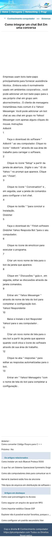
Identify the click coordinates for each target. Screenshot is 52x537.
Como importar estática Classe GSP (18, 508)
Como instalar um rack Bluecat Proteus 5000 (22, 461)
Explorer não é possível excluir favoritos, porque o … (26, 514)
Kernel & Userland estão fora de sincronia (21, 479)
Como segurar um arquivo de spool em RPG (22, 502)
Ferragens (16, 11)
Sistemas (46, 18)
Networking (31, 11)
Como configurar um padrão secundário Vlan (22, 520)
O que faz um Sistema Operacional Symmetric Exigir (26, 467)
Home (5, 11)
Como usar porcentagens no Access (18, 497)
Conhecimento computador (21, 18)
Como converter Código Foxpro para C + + (21, 444)
